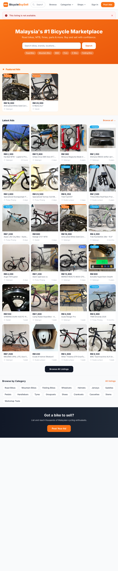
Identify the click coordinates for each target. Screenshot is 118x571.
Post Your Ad (59, 428)
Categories (66, 4)
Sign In (95, 4)
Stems (108, 394)
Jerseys (95, 388)
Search (88, 45)
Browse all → (109, 120)
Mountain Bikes (29, 388)
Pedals (8, 394)
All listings (110, 381)
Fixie (65, 53)
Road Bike (30, 53)
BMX (57, 53)
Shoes (65, 394)
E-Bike (75, 53)
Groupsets (51, 394)
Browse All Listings (59, 369)
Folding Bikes (48, 388)
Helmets (82, 388)
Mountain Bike (45, 53)
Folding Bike (87, 53)
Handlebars (22, 394)
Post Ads (107, 4)
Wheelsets (66, 388)
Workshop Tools (12, 401)
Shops (80, 4)
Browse (53, 4)
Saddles (109, 388)
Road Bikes (10, 388)
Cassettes (94, 394)
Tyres (37, 394)
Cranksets (79, 394)
